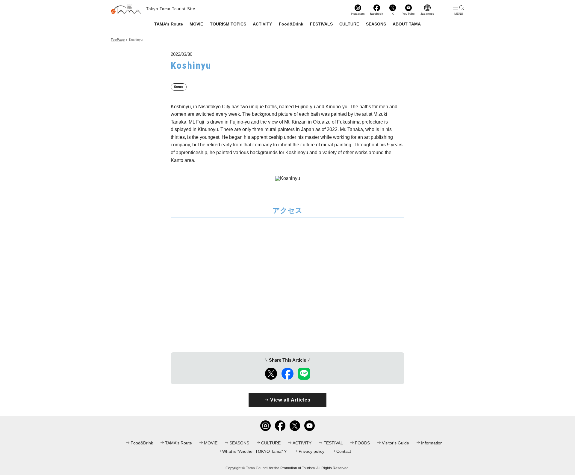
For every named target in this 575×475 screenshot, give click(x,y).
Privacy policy (311, 451)
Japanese (427, 13)
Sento (178, 86)
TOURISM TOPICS (228, 24)
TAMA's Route (168, 24)
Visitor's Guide (395, 443)
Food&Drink (291, 24)
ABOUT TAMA (407, 24)
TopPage (118, 39)
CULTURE (349, 24)
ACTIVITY (262, 24)
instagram (357, 13)
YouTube (408, 13)
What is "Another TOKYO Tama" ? (254, 451)
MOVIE (196, 24)
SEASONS (376, 24)
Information (432, 443)
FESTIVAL (333, 443)
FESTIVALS (321, 24)
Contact (343, 451)
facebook (376, 13)
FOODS (362, 443)
